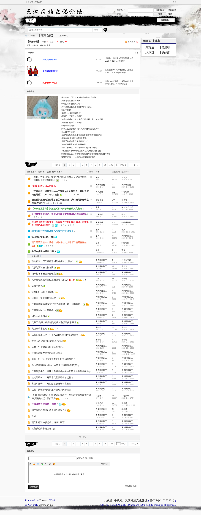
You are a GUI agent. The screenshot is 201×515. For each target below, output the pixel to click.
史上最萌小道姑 (68, 132)
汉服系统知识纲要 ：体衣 (44, 404)
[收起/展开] (136, 53)
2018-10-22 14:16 (128, 245)
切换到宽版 (174, 2)
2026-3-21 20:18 (128, 293)
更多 (58, 172)
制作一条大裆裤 (68, 126)
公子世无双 (126, 260)
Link (41, 463)
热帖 (49, 172)
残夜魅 (43, 45)
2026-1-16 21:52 (128, 187)
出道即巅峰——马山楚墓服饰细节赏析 (50, 383)
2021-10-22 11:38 (128, 411)
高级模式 (104, 464)
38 (113, 403)
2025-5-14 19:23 (128, 342)
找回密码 (172, 10)
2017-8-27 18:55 (128, 225)
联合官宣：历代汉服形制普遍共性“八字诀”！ (80, 97)
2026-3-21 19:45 (128, 299)
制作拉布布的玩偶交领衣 (71, 104)
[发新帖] (31, 164)
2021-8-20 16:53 (128, 417)
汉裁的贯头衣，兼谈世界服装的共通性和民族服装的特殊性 (85, 154)
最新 (40, 172)
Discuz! (43, 500)
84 (113, 243)
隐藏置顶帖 (91, 177)
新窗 (91, 171)
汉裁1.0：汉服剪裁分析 (71, 113)
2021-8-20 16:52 (128, 423)
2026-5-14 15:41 (128, 275)
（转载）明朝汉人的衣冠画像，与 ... (120, 58)
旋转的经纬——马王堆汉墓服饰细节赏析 (78, 157)
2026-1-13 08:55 (128, 323)
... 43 (111, 165)
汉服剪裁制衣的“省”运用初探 (73, 144)
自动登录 (161, 10)
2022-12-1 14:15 (128, 348)
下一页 (133, 165)
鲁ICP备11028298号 (162, 500)
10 (105, 165)
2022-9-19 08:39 (128, 366)
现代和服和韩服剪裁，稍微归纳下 (48, 422)
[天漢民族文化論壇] (53, 16)
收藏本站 (38, 2)
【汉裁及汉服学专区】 (50, 59)
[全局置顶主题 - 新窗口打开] (29, 179)
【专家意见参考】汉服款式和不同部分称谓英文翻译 (57, 208)
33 (113, 278)
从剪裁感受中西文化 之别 (44, 428)
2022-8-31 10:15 (128, 372)
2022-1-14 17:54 (128, 398)
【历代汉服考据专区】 (50, 71)
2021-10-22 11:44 (128, 405)
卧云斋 (124, 200)
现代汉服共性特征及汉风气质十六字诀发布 (52, 231)
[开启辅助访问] (171, 2)
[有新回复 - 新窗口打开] (29, 262)
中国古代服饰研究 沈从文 (44, 251)
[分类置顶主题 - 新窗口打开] (29, 231)
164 (113, 222)
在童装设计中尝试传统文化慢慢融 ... (120, 70)
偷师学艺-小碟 (127, 207)
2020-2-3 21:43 (127, 238)
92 (113, 214)
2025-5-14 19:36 (128, 330)
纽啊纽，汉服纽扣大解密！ (72, 116)
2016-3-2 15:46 (127, 252)
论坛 (30, 20)
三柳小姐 (35, 45)
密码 (119, 14)
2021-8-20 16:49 (128, 430)
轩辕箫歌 (125, 192)
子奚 (48, 45)
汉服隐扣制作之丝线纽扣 (71, 122)
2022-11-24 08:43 (128, 354)
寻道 (123, 214)
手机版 (118, 500)
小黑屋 (107, 500)
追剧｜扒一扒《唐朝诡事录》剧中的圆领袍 (79, 147)
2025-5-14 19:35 (128, 336)
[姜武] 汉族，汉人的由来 (44, 186)
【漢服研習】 (63, 35)
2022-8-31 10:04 (128, 378)
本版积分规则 (130, 486)
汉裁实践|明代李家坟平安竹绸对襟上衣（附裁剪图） (83, 119)
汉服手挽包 (66, 110)
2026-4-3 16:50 (127, 287)
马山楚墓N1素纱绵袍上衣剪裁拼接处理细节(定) (81, 151)
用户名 (120, 10)
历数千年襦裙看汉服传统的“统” (74, 141)
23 (113, 327)
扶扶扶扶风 (126, 222)
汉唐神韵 (99, 214)
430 (113, 200)
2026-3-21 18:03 (128, 311)
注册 (170, 14)
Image (38, 463)
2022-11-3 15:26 (128, 360)
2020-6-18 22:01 (128, 217)
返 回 (58, 165)
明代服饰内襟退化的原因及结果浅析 (49, 410)
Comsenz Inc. (46, 505)
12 (113, 409)
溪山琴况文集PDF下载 (43, 237)
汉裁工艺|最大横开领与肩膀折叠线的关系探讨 (80, 129)
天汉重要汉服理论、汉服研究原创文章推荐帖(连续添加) (59, 214)
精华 (54, 172)
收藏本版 (133, 41)
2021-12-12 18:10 (128, 232)
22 (61, 203)
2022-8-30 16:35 (128, 391)
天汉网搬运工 (127, 236)
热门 (44, 172)
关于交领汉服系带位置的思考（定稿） (77, 107)
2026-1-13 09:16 (128, 317)
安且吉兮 (122, 72)
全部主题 (30, 172)
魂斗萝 (124, 403)
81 (113, 396)
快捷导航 (165, 20)
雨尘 (123, 250)
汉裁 (97, 278)
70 (113, 177)
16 (78, 195)
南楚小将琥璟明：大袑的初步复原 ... (120, 81)
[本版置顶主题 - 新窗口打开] (29, 245)
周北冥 (122, 61)
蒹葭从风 (99, 200)
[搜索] (105, 30)
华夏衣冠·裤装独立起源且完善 (74, 138)
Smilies (53, 463)
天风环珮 (99, 192)
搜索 (96, 30)
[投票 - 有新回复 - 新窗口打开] (29, 397)
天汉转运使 (123, 84)
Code (49, 463)
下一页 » (82, 437)
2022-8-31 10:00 (128, 385)
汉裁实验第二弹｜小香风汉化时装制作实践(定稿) (81, 135)
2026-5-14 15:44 (128, 262)
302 (113, 192)
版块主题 (35, 256)
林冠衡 (98, 396)
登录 (77, 474)
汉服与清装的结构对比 (70, 100)
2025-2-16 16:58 (128, 202)
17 (113, 236)
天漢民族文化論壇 (26, 35)
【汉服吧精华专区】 (49, 83)
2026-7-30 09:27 (128, 180)
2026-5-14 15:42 (128, 268)
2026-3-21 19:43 (128, 305)
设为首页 (29, 2)
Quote (45, 463)
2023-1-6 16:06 (127, 210)
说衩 (34, 416)
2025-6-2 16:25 (127, 194)
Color (34, 463)
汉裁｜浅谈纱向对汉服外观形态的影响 (50, 390)
